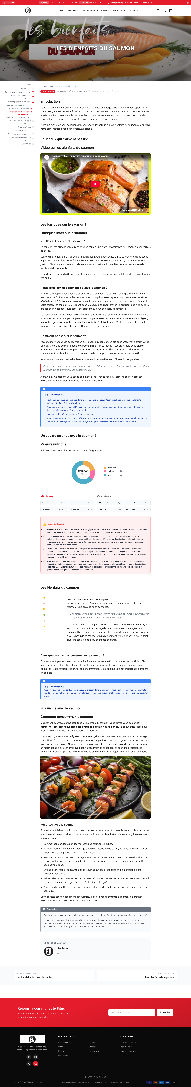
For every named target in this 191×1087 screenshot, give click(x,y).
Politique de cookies (113, 1082)
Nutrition (61, 1047)
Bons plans (119, 10)
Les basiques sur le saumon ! (19, 102)
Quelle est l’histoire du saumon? (18, 109)
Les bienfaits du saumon (20, 130)
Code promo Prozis (128, 1042)
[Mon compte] (164, 10)
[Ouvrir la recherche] (158, 10)
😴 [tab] (44, 609)
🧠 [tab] (44, 603)
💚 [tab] (44, 615)
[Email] (58, 953)
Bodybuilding (63, 1055)
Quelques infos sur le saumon (18, 105)
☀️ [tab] (44, 626)
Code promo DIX (127, 1047)
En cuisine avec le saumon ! (19, 134)
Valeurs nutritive (24, 127)
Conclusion (26, 144)
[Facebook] (35, 1057)
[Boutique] (170, 10)
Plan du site (94, 1051)
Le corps (73, 10)
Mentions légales (69, 1082)
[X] (28, 1063)
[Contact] (35, 1063)
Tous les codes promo (129, 1051)
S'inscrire (165, 1012)
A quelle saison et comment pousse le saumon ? (19, 113)
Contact (133, 10)
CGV (127, 1082)
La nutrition (91, 10)
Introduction (26, 88)
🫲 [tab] (44, 598)
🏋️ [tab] (44, 621)
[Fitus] (28, 10)
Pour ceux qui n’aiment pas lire (18, 92)
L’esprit (105, 10)
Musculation (63, 1042)
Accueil (59, 10)
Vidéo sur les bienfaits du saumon (20, 96)
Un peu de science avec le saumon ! (20, 122)
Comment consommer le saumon (21, 139)
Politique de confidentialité (90, 1082)
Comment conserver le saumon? (17, 117)
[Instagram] (28, 1057)
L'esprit (61, 1051)
